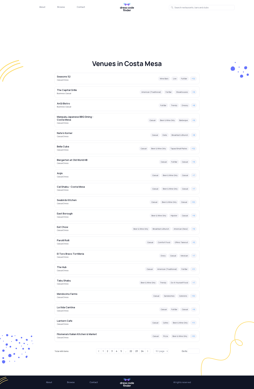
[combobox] (202, 7)
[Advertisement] (127, 31)
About (42, 7)
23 (136, 351)
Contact (81, 7)
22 (131, 351)
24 (142, 351)
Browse (61, 7)
